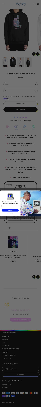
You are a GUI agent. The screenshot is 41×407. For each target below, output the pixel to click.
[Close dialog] (40, 191)
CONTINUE (10, 210)
